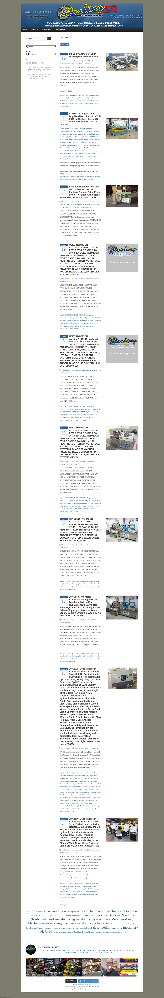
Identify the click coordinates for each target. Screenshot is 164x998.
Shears (81, 156)
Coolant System (70, 912)
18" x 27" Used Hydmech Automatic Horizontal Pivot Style (80, 883)
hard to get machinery (70, 174)
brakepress (85, 201)
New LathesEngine (127, 924)
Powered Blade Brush (94, 320)
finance (33, 916)
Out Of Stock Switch (86, 803)
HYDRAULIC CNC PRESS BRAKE (76, 142)
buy (34, 911)
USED (68, 281)
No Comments (75, 61)
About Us (34, 29)
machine (70, 915)
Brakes (29, 911)
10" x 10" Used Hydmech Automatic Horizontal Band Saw (80, 773)
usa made (74, 179)
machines (96, 915)
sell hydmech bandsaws (91, 100)
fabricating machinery (105, 911)
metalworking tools (90, 923)
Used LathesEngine (58, 932)
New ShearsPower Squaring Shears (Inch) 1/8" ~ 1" (59, 928)
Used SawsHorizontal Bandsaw (85, 932)
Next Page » (63, 905)
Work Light (70, 811)
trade (40, 931)
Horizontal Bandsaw (78, 63)
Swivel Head (78, 853)
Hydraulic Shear (87, 204)
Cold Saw (86, 137)
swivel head (90, 894)
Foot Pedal (39, 916)
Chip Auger (90, 315)
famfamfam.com (94, 986)
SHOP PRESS (88, 156)
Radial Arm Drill (66, 156)
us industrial (96, 176)
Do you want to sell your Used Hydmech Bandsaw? (83, 55)
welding (77, 207)
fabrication (129, 911)
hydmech (87, 63)
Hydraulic (57, 916)
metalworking (65, 919)
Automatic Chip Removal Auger (69, 775)
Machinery (63, 145)
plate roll (84, 150)
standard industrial (86, 176)
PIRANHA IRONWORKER (73, 150)
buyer (40, 911)
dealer (98, 137)
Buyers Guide (46, 29)
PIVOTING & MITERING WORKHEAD (75, 320)
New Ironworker (90, 145)
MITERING (63, 853)
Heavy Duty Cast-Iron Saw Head (73, 795)
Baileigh (76, 128)
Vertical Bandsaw (65, 622)
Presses (88, 928)
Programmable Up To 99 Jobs (68, 806)
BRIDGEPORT (90, 128)
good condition (48, 916)
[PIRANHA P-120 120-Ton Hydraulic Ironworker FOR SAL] (72, 967)
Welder (72, 207)
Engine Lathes (88, 139)
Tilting (96, 544)
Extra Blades (81, 886)
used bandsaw (64, 106)
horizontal (90, 278)
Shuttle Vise (83, 894)
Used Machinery (64, 207)
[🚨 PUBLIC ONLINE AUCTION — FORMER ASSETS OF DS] (129, 967)
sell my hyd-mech (73, 103)
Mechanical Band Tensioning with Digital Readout (79, 800)
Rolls (73, 156)
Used (48, 931)
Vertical (69, 159)
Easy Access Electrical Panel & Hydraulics (81, 789)
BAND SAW (87, 61)
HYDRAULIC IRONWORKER (73, 204)
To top (28, 943)
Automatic (77, 278)
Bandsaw (94, 61)
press (67, 176)
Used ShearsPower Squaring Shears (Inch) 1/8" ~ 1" (111, 932)
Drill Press (95, 171)
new (107, 923)
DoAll (61, 139)
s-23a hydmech (79, 100)
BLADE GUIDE (68, 315)
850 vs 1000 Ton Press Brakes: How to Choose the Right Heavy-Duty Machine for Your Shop (40, 69)
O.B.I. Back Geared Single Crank (75, 148)
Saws (77, 156)
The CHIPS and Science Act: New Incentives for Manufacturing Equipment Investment (39, 76)
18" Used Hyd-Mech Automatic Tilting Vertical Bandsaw (79, 581)
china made (76, 171)
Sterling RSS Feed (34, 63)
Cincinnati (63, 131)
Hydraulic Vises (90, 318)
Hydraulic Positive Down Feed (75, 889)
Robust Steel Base (65, 809)
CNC (44, 912)
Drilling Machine (78, 139)
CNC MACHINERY (89, 134)
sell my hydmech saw (85, 103)
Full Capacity (82, 792)
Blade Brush (73, 778)
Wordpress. (88, 984)
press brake (73, 176)
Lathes (94, 142)
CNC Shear (70, 137)
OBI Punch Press (91, 148)
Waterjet (90, 179)
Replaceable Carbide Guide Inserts (88, 806)
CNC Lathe (79, 134)
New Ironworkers (116, 924)
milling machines (83, 174)
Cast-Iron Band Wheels (76, 781)
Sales (99, 928)
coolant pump (73, 886)
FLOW (61, 174)
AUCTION (77, 201)
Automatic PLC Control (86, 775)
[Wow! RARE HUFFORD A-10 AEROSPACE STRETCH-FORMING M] (35, 967)
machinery (82, 915)
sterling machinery (124, 927)
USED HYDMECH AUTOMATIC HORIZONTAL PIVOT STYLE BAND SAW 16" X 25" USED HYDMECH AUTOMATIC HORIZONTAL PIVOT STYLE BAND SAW (79, 326)
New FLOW (81, 145)
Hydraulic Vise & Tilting (87, 586)
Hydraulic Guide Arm (72, 586)
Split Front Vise (89, 809)
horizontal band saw (65, 63)
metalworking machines (59, 923)
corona (89, 171)
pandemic (62, 176)
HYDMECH (68, 91)
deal (78, 912)
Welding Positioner (85, 207)
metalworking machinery (93, 919)
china (70, 171)
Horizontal (97, 139)
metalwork (47, 919)
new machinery (93, 174)
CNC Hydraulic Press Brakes (92, 131)
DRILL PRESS (68, 139)
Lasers (89, 142)
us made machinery (65, 179)
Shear (79, 176)
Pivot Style (63, 281)
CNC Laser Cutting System (67, 134)
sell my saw (95, 103)
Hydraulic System (79, 318)
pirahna (62, 150)
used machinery (82, 179)
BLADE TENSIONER (79, 315)
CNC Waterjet (78, 137)
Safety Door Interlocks (77, 809)
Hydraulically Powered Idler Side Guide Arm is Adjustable (80, 797)
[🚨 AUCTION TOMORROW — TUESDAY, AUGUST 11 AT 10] (91, 967)
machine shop (112, 915)
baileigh (65, 171)
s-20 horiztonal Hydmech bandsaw (88, 98)
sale (93, 927)
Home (25, 29)
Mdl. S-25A (88, 889)
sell (104, 927)
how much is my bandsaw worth (72, 95)
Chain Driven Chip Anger (70, 584)
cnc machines (56, 911)
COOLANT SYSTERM (66, 318)
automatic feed (64, 886)
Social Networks (60, 29)
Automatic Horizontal (80, 370)
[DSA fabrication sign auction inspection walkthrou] (110, 967)
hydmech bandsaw (71, 98)
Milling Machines (72, 145)
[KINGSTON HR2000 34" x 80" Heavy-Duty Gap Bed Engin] (53, 967)
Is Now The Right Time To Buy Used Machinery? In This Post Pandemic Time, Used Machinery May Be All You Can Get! (80, 119)
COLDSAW (92, 137)
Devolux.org (79, 986)
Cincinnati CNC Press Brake (74, 131)
